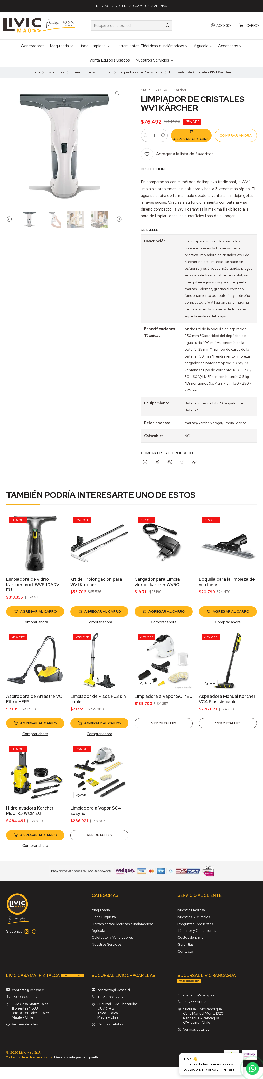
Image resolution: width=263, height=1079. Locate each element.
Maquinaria (101, 910)
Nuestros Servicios (106, 944)
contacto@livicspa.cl (28, 990)
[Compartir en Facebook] (145, 462)
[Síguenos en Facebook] (34, 931)
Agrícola (98, 930)
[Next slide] (118, 219)
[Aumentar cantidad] (163, 135)
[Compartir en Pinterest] (182, 462)
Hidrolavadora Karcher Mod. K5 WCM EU (30, 810)
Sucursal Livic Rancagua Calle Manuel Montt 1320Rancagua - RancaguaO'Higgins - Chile (203, 1016)
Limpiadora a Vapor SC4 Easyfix (95, 810)
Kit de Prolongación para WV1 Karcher (96, 581)
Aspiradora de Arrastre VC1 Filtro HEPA (34, 698)
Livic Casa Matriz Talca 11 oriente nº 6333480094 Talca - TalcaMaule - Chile (31, 1011)
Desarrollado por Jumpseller (77, 1057)
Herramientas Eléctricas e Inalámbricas (122, 923)
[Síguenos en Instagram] (26, 931)
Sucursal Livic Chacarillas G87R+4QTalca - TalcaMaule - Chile (117, 1011)
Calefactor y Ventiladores (112, 937)
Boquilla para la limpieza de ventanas (227, 581)
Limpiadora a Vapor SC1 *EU (163, 696)
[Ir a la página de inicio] (39, 25)
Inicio (36, 72)
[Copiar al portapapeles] (195, 462)
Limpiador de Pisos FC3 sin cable (98, 698)
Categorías (55, 72)
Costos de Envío (190, 937)
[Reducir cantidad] (145, 135)
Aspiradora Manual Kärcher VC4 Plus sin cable (227, 698)
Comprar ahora (35, 622)
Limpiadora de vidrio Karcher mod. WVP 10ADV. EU (33, 584)
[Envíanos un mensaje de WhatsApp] (252, 1068)
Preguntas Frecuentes (195, 923)
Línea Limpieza (83, 72)
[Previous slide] (10, 219)
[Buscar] (168, 25)
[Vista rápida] (55, 550)
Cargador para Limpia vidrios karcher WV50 (157, 581)
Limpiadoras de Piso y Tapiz (140, 72)
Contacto (185, 951)
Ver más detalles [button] (25, 1024)
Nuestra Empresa (191, 910)
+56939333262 (25, 997)
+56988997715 (110, 997)
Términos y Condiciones (196, 930)
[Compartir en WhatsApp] (170, 462)
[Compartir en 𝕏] (157, 462)
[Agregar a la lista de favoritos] (55, 537)
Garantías (185, 944)
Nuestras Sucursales (193, 917)
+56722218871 (195, 1002)
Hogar (107, 72)
